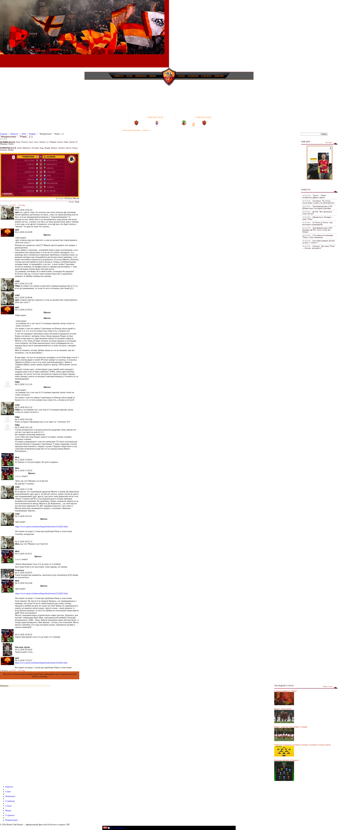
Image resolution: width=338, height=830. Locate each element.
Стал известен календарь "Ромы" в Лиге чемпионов (317, 236)
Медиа (152, 76)
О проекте (206, 76)
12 (19, 205)
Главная (3, 134)
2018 (24, 134)
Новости (118, 76)
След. (23, 205)
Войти (145, 130)
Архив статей (327, 686)
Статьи (181, 76)
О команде (192, 76)
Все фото (329, 142)
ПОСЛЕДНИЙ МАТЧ (146, 117)
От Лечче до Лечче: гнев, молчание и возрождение (317, 224)
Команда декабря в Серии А (286, 760)
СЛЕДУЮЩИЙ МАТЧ (194, 117)
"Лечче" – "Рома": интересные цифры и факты (314, 196)
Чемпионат (141, 76)
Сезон (129, 76)
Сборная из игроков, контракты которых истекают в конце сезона (302, 745)
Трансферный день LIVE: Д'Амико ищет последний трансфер (317, 207)
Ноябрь (32, 134)
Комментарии (11, 820)
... (17, 205)
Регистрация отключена (131, 130)
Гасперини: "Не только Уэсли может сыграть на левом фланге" (318, 202)
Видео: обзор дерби (283, 709)
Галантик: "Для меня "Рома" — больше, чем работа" (318, 247)
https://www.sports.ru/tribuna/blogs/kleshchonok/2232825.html (41, 526)
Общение (219, 76)
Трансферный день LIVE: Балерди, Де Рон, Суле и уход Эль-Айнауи (317, 230)
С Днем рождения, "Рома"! (285, 691)
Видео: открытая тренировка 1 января (290, 727)
